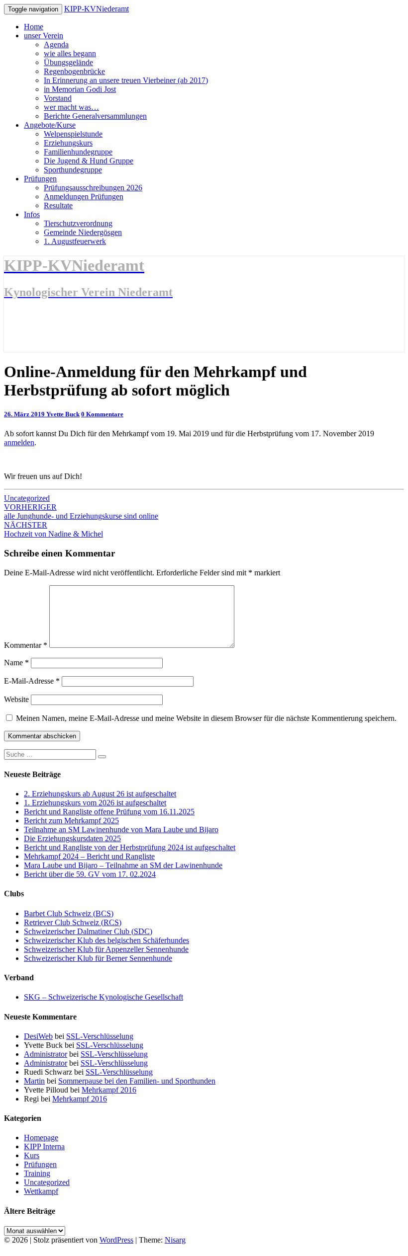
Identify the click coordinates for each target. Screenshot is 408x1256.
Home (33, 26)
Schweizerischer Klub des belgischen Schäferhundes (106, 940)
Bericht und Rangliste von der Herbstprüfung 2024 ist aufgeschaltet (129, 847)
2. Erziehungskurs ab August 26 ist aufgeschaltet (100, 793)
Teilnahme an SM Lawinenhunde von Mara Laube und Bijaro (121, 829)
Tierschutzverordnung (78, 223)
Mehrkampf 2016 (109, 1090)
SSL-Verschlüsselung (99, 1036)
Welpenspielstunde (73, 134)
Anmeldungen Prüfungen (83, 196)
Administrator (45, 1054)
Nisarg (175, 1240)
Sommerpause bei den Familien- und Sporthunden (136, 1081)
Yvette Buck (63, 414)
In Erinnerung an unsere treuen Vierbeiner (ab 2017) (126, 80)
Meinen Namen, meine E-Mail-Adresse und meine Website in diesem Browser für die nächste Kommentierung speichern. (206, 718)
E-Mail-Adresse (32, 681)
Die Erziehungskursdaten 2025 (72, 838)
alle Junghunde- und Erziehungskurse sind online (81, 511)
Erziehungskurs (68, 143)
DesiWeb (38, 1036)
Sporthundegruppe (73, 169)
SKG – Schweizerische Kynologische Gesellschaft (103, 997)
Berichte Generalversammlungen (95, 116)
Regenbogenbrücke (74, 71)
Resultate (58, 205)
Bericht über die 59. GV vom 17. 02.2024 (90, 874)
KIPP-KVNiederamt (96, 8)
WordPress (116, 1240)
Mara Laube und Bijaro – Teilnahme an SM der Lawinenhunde (123, 865)
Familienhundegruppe (78, 152)
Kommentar (25, 645)
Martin (34, 1081)
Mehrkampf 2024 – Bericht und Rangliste (89, 856)
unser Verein (43, 35)
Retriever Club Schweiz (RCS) (72, 922)
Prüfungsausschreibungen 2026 (93, 187)
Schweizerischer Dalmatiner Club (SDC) (88, 931)
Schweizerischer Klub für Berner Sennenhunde (98, 958)
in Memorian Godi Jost (80, 89)
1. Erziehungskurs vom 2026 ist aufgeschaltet (95, 802)
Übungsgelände (68, 62)
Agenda (56, 44)
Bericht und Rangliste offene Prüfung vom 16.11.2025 (109, 811)
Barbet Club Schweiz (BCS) (68, 913)
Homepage (41, 1137)
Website (16, 699)
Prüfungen (40, 178)
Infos (32, 214)
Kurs (31, 1155)
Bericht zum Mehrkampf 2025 (71, 820)
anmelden (19, 442)
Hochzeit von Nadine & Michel (53, 529)
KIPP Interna (44, 1146)
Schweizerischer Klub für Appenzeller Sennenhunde (106, 949)
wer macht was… (71, 107)
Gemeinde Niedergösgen (83, 232)
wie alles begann (70, 53)
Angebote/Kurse (50, 125)
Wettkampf (41, 1191)
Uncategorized (27, 498)
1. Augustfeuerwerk (75, 241)
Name (16, 662)
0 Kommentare (102, 414)
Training (37, 1173)
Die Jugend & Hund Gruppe (88, 161)
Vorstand (58, 98)
